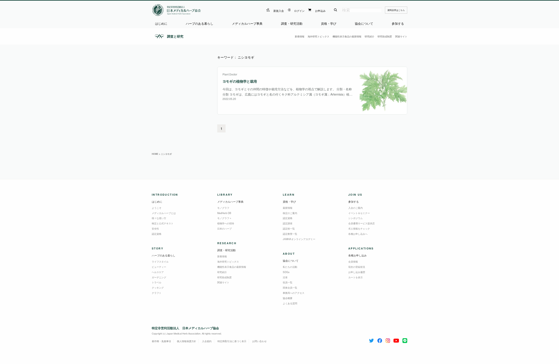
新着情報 (299, 36)
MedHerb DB (224, 213)
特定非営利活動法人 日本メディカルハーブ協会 (185, 328)
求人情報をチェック (359, 228)
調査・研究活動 (291, 23)
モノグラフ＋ (224, 218)
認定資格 (156, 233)
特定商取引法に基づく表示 (231, 341)
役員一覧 (287, 282)
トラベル (156, 282)
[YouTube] (396, 339)
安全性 (155, 228)
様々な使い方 (159, 218)
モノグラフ (223, 207)
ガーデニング (159, 277)
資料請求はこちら (396, 10)
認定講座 (287, 223)
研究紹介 (369, 36)
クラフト (156, 292)
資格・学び (328, 23)
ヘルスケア (158, 272)
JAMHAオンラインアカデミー (299, 239)
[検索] (335, 10)
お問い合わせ (259, 341)
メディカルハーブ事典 (247, 23)
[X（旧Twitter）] (371, 339)
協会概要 (287, 298)
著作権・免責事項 (161, 341)
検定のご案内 (290, 213)
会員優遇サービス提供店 (361, 223)
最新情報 (287, 207)
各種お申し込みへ (357, 233)
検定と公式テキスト (162, 223)
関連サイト (401, 36)
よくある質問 (290, 303)
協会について (364, 23)
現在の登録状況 (356, 266)
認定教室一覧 (290, 233)
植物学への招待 (225, 223)
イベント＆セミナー (359, 213)
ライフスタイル (160, 261)
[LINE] (404, 339)
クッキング (158, 287)
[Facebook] (379, 339)
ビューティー (159, 266)
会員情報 (353, 261)
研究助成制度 (385, 36)
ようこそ (156, 207)
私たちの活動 (290, 266)
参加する (398, 23)
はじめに (161, 23)
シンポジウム (355, 218)
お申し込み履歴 (356, 272)
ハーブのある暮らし (199, 23)
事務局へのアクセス (293, 292)
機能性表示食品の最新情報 (347, 36)
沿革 (285, 277)
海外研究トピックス (318, 36)
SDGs (286, 272)
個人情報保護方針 (186, 341)
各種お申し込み (357, 255)
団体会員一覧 (290, 287)
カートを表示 (355, 277)
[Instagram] (388, 339)
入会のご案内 (355, 207)
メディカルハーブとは (164, 213)
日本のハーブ (224, 228)
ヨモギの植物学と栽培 (240, 81)
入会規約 (207, 341)
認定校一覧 (289, 228)
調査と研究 (175, 36)
